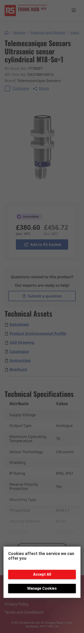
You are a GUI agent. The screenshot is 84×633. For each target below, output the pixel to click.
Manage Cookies (42, 588)
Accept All (42, 574)
